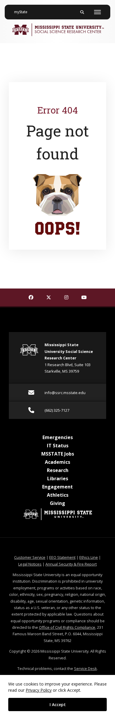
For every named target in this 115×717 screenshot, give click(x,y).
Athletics (57, 495)
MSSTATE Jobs (57, 454)
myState (23, 12)
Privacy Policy (39, 690)
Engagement (57, 486)
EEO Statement (62, 557)
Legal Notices (30, 564)
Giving (57, 503)
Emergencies (57, 437)
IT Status (57, 445)
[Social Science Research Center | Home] (57, 30)
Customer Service (29, 557)
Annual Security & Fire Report (71, 564)
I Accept (58, 704)
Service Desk (85, 668)
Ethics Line (88, 557)
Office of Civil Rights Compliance (67, 627)
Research (57, 470)
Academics (57, 462)
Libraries (57, 478)
